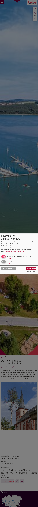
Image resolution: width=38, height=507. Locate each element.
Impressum (21, 251)
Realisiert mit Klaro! (31, 271)
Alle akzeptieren (31, 268)
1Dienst (10, 258)
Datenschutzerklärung (10, 251)
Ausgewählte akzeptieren (9, 268)
